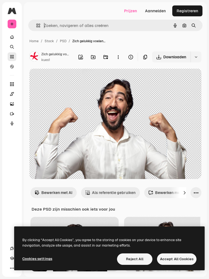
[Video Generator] (12, 113)
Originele (65, 78)
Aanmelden (155, 10)
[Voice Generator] (12, 123)
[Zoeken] (12, 47)
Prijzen (130, 10)
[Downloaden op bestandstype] (195, 56)
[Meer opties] (118, 56)
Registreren (187, 10)
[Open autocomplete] (36, 25)
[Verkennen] (12, 66)
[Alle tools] (12, 84)
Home (34, 41)
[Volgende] (184, 192)
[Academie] (12, 258)
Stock (49, 41)
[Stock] (12, 56)
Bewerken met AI (56, 192)
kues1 (45, 60)
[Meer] (12, 268)
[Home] (12, 37)
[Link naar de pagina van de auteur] (34, 57)
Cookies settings (37, 258)
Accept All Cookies (176, 259)
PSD (63, 41)
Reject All (134, 259)
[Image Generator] (12, 103)
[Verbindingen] (12, 248)
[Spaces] (12, 94)
